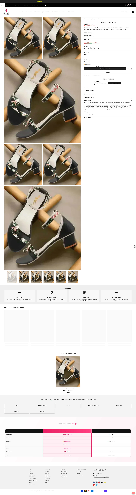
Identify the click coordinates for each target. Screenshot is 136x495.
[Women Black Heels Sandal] (68, 371)
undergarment (46, 5)
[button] (86, 24)
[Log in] (125, 5)
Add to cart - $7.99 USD (105, 68)
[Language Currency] (133, 5)
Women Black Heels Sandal (68, 388)
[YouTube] (94, 485)
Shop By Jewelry (68, 399)
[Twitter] (97, 485)
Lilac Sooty (90, 32)
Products (89, 19)
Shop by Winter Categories (58, 399)
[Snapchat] (105, 482)
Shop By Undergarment (91, 399)
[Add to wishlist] (128, 69)
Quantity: (85, 59)
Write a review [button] (115, 83)
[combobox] (126, 12)
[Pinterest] (99, 482)
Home (2, 5)
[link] (19, 296)
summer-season (9, 5)
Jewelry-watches (26, 5)
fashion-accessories (36, 5)
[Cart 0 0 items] (129, 5)
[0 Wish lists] (127, 5)
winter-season (18, 5)
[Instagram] (97, 482)
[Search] (127, 12)
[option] (12, 277)
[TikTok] (102, 482)
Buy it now (108, 72)
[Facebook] (94, 482)
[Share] (131, 69)
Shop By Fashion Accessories (79, 399)
